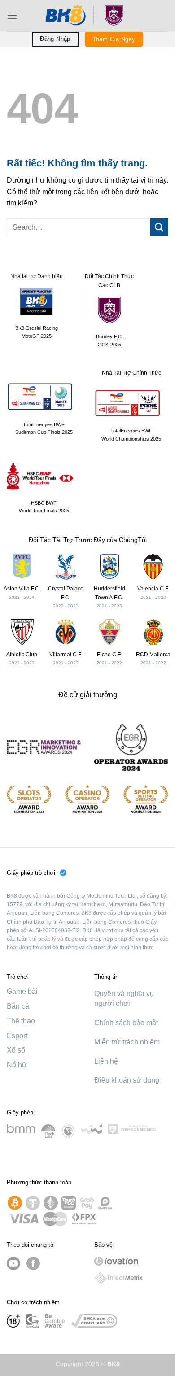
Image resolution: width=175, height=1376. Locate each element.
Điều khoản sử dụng (126, 1080)
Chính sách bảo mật (126, 1023)
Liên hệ (106, 1061)
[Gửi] (159, 227)
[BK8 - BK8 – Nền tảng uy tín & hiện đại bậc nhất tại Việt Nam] (87, 15)
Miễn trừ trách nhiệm (127, 1042)
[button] (12, 15)
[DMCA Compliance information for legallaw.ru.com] (94, 1321)
